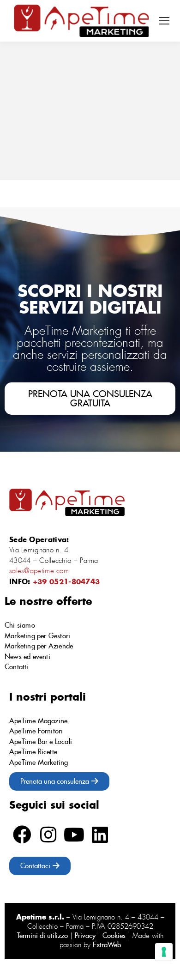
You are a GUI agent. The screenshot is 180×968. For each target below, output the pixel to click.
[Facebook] (22, 834)
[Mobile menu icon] (164, 20)
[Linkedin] (100, 834)
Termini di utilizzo (42, 935)
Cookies (114, 935)
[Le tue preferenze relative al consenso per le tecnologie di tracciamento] (164, 952)
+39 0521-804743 (66, 581)
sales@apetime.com (39, 570)
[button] (90, 398)
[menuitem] (90, 625)
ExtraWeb (107, 944)
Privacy (85, 935)
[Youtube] (74, 834)
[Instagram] (48, 834)
